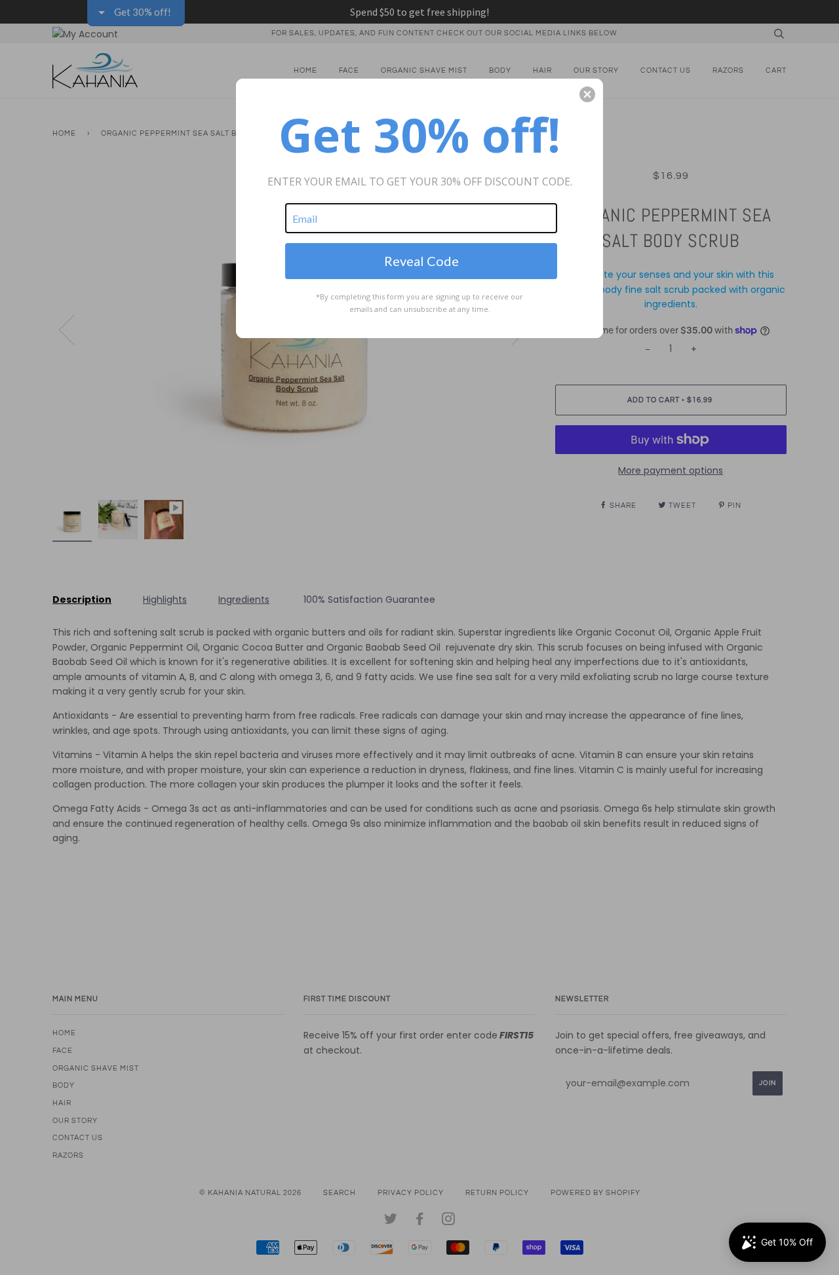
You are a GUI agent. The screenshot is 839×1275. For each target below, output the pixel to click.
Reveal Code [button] (421, 261)
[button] (587, 94)
